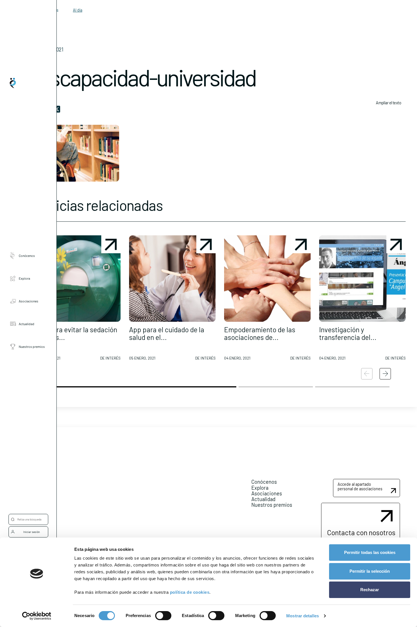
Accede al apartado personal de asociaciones (360, 486)
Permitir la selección (369, 571)
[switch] (163, 615)
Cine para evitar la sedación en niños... (75, 333)
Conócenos (27, 255)
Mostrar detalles (302, 615)
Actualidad (26, 323)
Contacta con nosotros (361, 532)
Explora (24, 278)
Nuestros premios (32, 346)
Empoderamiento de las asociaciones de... (259, 333)
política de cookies (190, 592)
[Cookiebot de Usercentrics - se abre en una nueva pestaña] (37, 616)
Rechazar (369, 589)
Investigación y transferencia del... (347, 333)
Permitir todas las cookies (369, 552)
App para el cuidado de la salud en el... (166, 333)
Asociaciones (28, 301)
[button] (77, 300)
